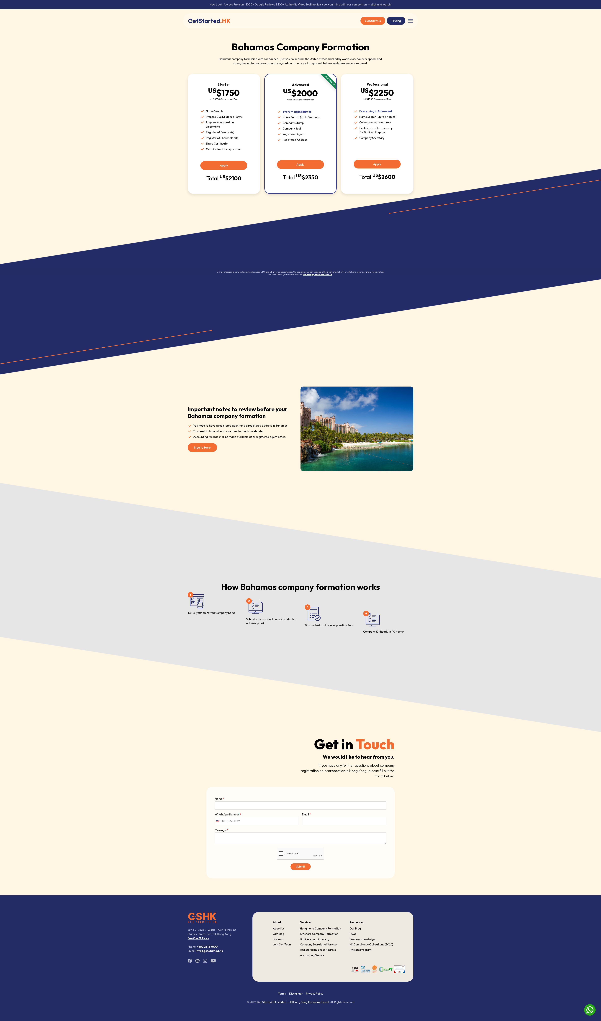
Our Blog (278, 934)
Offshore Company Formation (319, 934)
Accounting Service (312, 955)
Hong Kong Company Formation (320, 928)
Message (221, 830)
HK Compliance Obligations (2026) (371, 944)
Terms (282, 993)
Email (306, 814)
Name (219, 799)
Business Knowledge (362, 939)
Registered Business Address (318, 950)
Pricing (396, 21)
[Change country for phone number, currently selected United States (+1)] (218, 821)
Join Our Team (282, 944)
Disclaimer (296, 993)
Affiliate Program (360, 950)
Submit (300, 866)
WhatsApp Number (228, 814)
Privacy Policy (314, 993)
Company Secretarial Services (319, 944)
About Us (279, 928)
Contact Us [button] (373, 21)
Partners (278, 939)
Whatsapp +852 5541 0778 (317, 274)
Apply (224, 165)
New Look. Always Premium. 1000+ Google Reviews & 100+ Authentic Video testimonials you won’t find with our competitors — (300, 4)
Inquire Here (202, 447)
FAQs (352, 934)
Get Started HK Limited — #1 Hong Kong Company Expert (293, 1002)
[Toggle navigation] (410, 20)
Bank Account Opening (314, 939)
